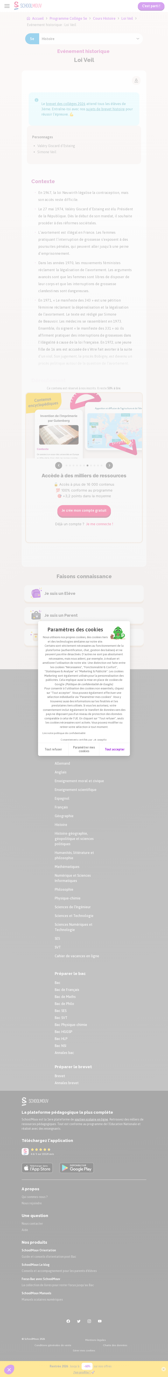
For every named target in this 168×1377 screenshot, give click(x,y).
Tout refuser (53, 749)
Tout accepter (114, 749)
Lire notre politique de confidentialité (63, 733)
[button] (9, 1369)
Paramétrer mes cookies (84, 749)
